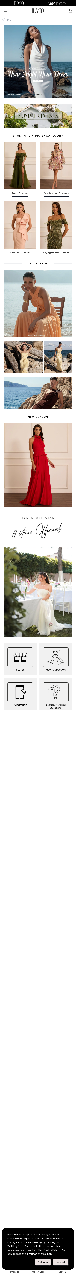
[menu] (5, 10)
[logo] (38, 10)
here (50, 1253)
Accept (60, 1262)
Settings (43, 1262)
